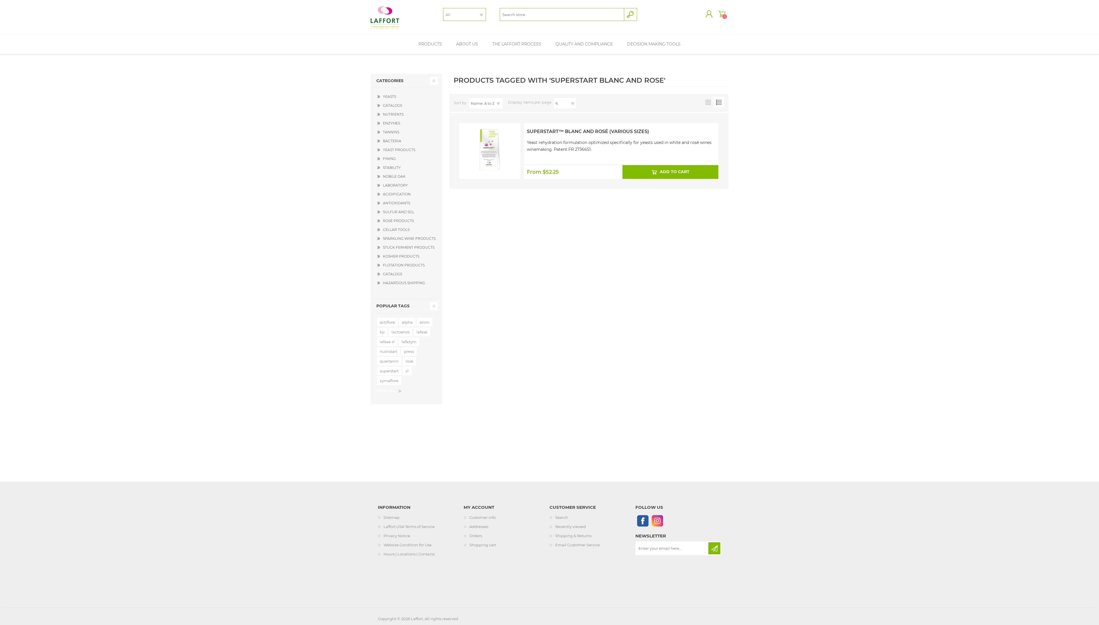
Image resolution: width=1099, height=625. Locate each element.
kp (382, 332)
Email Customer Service (577, 545)
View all (386, 390)
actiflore (387, 322)
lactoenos (401, 332)
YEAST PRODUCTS (399, 150)
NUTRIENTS (393, 114)
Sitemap (392, 517)
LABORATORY (395, 185)
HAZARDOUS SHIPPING (404, 283)
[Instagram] (657, 520)
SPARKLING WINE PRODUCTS (409, 238)
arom (425, 322)
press (409, 351)
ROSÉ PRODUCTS (398, 221)
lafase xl (387, 341)
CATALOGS (392, 105)
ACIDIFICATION (397, 194)
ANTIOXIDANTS (396, 203)
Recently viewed (570, 526)
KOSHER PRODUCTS (401, 256)
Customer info (482, 517)
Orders (475, 535)
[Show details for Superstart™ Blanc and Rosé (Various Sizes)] (489, 138)
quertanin (389, 361)
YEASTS (389, 96)
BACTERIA (392, 141)
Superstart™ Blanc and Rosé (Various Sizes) (588, 131)
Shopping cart (721, 14)
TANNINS (391, 132)
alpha (407, 322)
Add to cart (674, 171)
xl (407, 371)
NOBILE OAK (394, 176)
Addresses (478, 526)
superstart (389, 371)
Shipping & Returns (573, 535)
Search (561, 517)
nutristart (388, 351)
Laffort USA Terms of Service (409, 526)
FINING (389, 159)
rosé (409, 361)
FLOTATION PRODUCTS (404, 265)
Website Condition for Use (408, 545)
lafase (421, 332)
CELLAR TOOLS (396, 230)
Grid (708, 102)
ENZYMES (391, 123)
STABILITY (392, 167)
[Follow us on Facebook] (642, 520)
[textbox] (562, 14)
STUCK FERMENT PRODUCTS (408, 247)
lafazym (409, 341)
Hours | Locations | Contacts (409, 554)
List (718, 102)
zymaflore (389, 380)
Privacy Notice (397, 535)
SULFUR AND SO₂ (398, 212)
